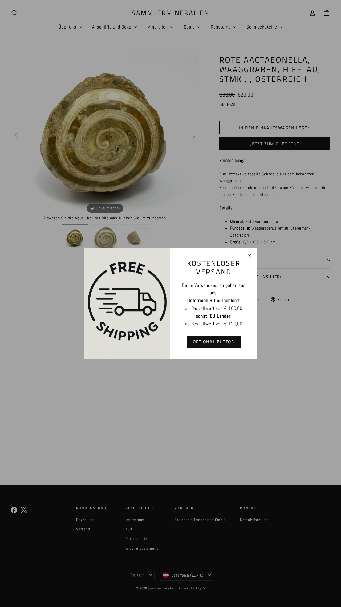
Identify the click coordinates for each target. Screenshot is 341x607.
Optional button (214, 341)
